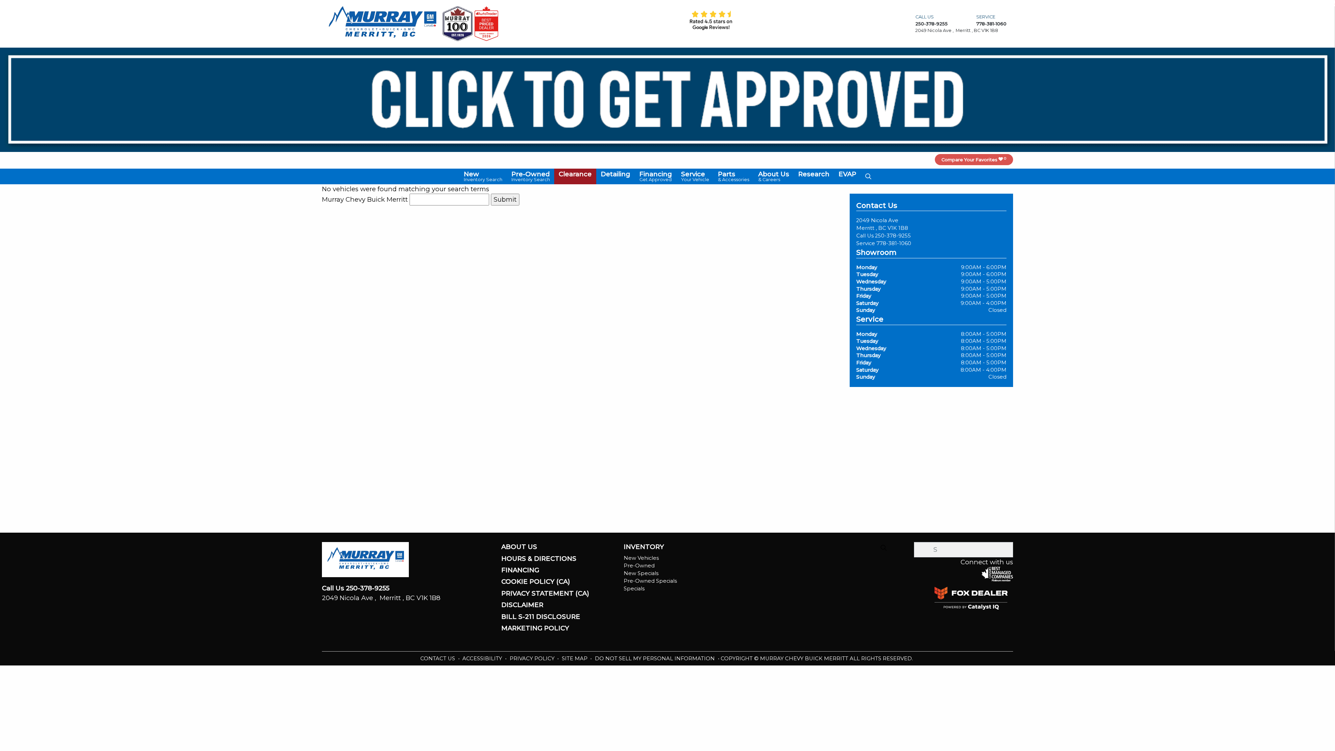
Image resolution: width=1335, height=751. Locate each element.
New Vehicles (641, 558)
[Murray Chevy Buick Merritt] (382, 23)
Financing (520, 570)
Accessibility (482, 658)
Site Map (575, 658)
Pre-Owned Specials (650, 581)
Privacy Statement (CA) (545, 593)
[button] (483, 176)
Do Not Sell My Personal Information (655, 658)
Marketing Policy (535, 628)
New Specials (641, 573)
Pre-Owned (639, 566)
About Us (519, 546)
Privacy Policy (533, 658)
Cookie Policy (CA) (535, 581)
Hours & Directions (538, 558)
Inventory (644, 546)
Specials (634, 589)
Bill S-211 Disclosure (540, 616)
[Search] (883, 548)
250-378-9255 (893, 236)
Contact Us (438, 658)
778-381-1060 (893, 243)
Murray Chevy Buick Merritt (365, 199)
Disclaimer (522, 604)
